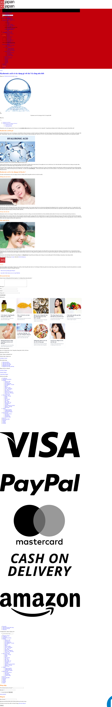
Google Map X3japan (4, 374)
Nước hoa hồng (10, 24)
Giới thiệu (2, 358)
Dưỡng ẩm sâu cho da (9, 124)
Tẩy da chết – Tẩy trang (9, 392)
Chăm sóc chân (10, 16)
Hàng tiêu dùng (7, 51)
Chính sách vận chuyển (6, 364)
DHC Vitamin (9, 36)
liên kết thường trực (22, 256)
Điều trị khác (9, 46)
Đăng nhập (10, 692)
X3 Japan (15, 76)
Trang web (2, 292)
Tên (0, 288)
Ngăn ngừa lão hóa (9, 126)
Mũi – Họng (9, 38)
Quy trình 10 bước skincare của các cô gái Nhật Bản (10, 272)
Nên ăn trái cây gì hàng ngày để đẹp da (8, 270)
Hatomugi (6, 58)
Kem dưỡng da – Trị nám (9, 384)
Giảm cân (9, 37)
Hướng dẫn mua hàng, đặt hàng (8, 366)
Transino (6, 59)
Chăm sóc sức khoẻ (8, 32)
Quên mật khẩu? (3, 694)
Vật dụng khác (9, 54)
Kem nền (6, 385)
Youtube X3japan (3, 372)
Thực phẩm (9, 53)
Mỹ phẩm (6, 15)
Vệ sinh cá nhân (10, 55)
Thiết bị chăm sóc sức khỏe (10, 405)
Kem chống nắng (10, 19)
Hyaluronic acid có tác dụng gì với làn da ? (10, 123)
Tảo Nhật (8, 42)
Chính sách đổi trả (5, 362)
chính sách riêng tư (22, 703)
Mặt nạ (6, 386)
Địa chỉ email (3, 699)
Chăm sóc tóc (9, 17)
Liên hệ (6, 62)
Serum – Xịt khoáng (10, 25)
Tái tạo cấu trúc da (9, 125)
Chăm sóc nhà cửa (10, 52)
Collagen (6, 47)
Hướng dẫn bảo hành (6, 365)
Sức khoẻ (6, 61)
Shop (3, 68)
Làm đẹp (6, 60)
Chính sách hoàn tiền (6, 363)
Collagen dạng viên (10, 49)
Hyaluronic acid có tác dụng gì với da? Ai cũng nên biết (22, 73)
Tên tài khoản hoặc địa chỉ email (6, 687)
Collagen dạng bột (10, 48)
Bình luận (2, 286)
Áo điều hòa (7, 13)
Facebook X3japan (3, 370)
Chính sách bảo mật (6, 628)
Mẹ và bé (6, 56)
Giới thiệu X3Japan (8, 12)
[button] (3, 13)
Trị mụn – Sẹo (9, 31)
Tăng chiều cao (10, 41)
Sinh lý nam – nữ (10, 39)
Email (1, 290)
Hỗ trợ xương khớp (8, 57)
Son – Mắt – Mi (10, 26)
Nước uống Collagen (11, 50)
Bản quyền (4, 626)
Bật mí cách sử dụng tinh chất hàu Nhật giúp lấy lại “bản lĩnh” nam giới (40, 317)
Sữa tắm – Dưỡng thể (11, 28)
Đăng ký (1, 705)
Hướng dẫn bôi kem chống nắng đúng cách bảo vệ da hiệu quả (7, 342)
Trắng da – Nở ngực (10, 45)
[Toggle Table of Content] (1, 120)
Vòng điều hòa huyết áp (9, 14)
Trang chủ (4, 64)
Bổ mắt (8, 34)
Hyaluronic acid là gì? (6, 122)
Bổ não (8, 35)
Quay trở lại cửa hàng (6, 44)
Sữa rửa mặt (9, 27)
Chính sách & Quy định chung (8, 627)
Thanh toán (4, 629)
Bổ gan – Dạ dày (10, 33)
